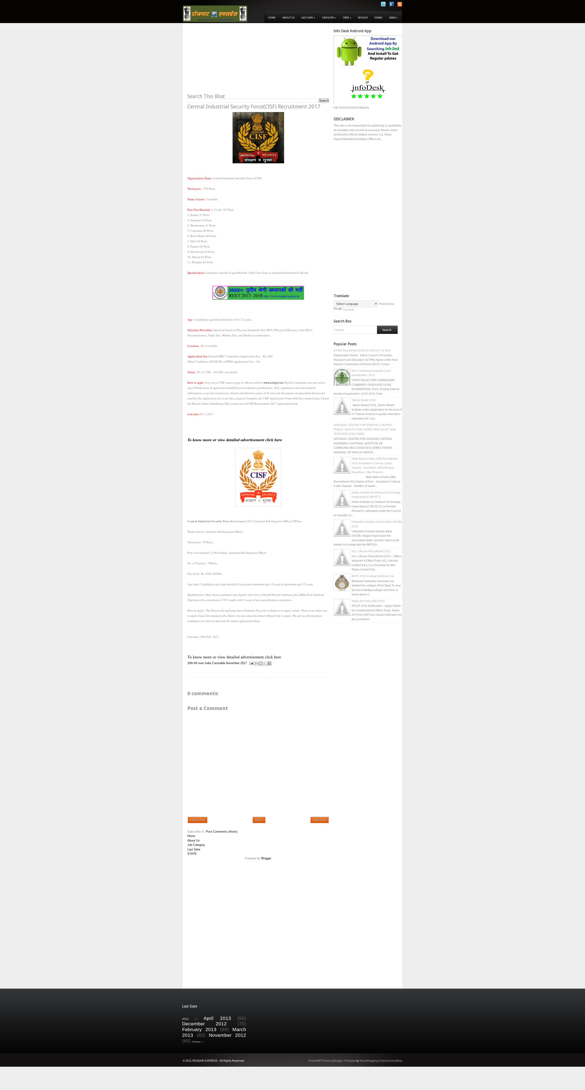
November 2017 (236, 663)
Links (393, 17)
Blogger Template (344, 1060)
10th (190, 663)
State (347, 17)
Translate (348, 309)
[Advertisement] (225, 61)
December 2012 (204, 1023)
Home (272, 17)
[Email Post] (251, 663)
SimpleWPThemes (319, 1060)
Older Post (319, 820)
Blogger (266, 858)
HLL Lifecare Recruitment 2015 (371, 551)
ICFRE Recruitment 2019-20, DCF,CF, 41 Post (362, 350)
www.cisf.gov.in (273, 382)
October (196, 1041)
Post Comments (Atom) (221, 831)
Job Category (196, 845)
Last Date (308, 17)
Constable (218, 663)
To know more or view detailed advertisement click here (234, 440)
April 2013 (217, 1018)
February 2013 (199, 1029)
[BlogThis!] (260, 663)
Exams (378, 17)
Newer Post (197, 820)
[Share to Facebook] (269, 663)
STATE (192, 853)
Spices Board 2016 (363, 400)
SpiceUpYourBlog (391, 1060)
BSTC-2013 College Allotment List (373, 576)
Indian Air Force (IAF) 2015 (368, 601)
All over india (202, 663)
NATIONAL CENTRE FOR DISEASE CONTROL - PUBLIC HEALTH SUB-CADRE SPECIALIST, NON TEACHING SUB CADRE (365, 429)
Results (363, 17)
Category (329, 17)
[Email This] (256, 663)
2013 (185, 1018)
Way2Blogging (369, 1060)
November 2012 (227, 1035)
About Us (288, 17)
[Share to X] (265, 663)
